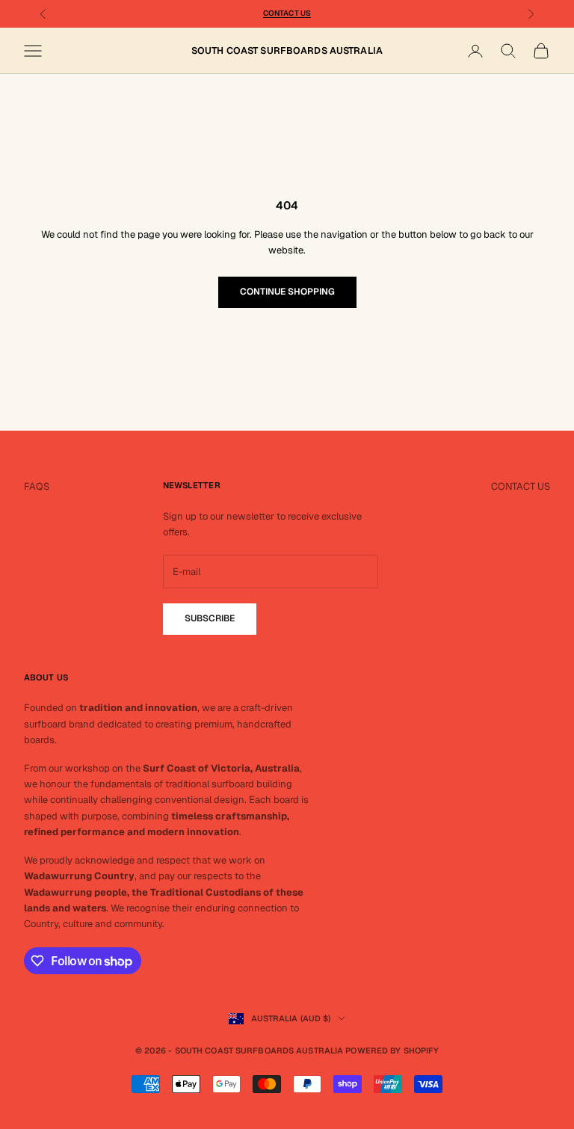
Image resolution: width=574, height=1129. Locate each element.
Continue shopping (287, 292)
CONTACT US (520, 486)
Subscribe (210, 618)
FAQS (36, 486)
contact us (287, 13)
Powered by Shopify (392, 1050)
